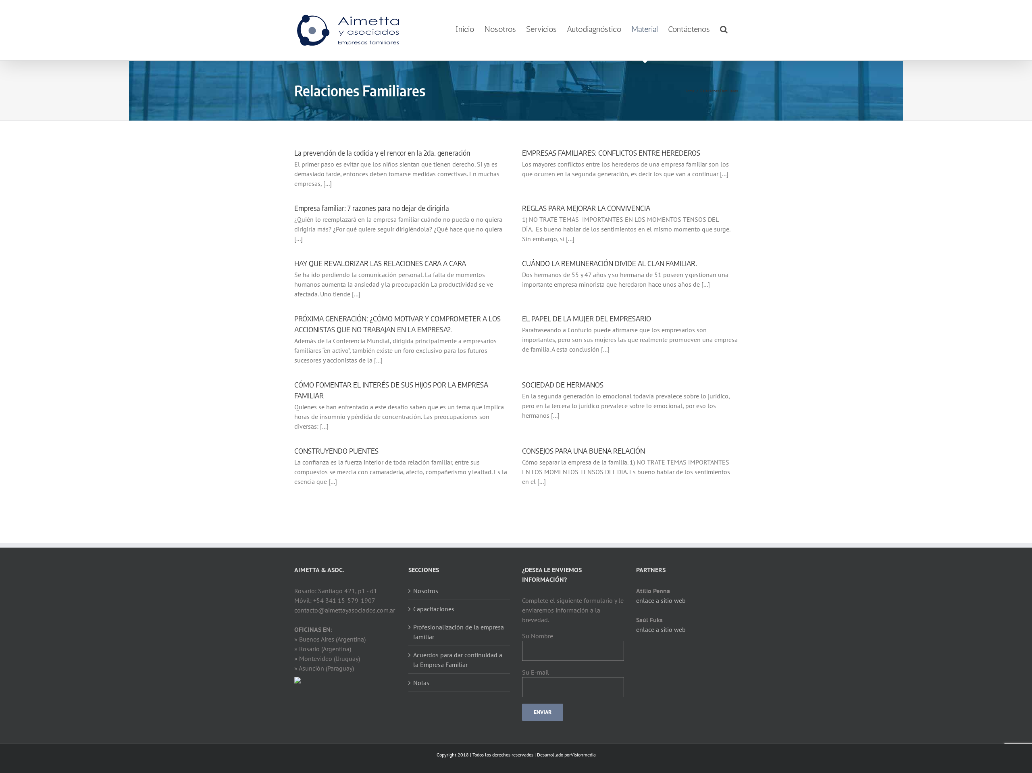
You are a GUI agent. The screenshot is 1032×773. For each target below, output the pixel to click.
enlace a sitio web (661, 600)
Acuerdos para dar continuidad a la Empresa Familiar (457, 660)
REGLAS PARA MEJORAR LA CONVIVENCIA (586, 208)
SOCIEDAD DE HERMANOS (562, 384)
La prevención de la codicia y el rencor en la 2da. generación (382, 152)
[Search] (724, 29)
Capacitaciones (433, 609)
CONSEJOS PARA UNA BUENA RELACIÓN (583, 450)
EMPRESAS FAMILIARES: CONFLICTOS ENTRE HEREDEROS (611, 152)
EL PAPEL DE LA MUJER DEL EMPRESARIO (586, 318)
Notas (421, 683)
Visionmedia (583, 755)
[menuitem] (465, 29)
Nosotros (425, 591)
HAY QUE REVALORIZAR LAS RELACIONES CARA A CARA (380, 263)
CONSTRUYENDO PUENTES (336, 450)
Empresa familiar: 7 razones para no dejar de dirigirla (371, 208)
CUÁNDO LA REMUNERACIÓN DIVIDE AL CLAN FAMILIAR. (609, 263)
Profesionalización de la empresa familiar (458, 632)
